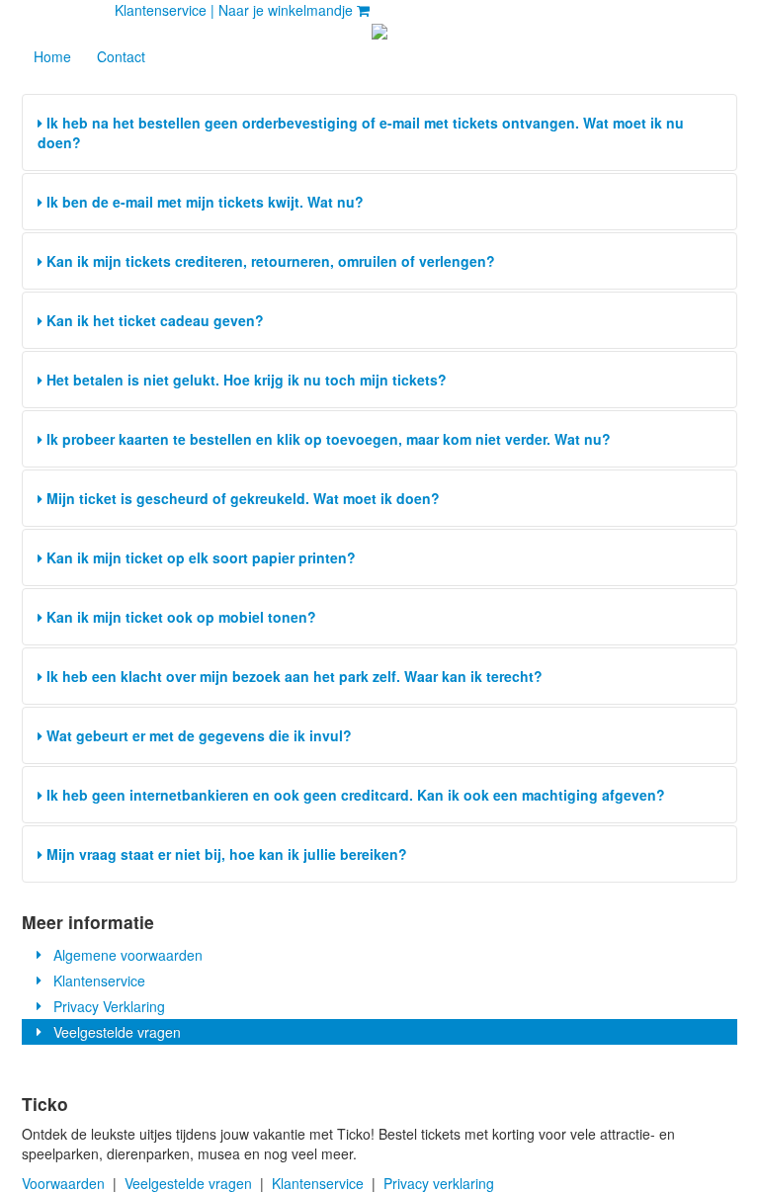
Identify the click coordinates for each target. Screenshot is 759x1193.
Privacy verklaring (438, 1183)
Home (52, 56)
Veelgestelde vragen (113, 1032)
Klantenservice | (164, 10)
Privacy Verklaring (105, 1006)
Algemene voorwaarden (124, 955)
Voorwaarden (63, 1183)
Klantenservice (95, 980)
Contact (121, 56)
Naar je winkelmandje (287, 10)
